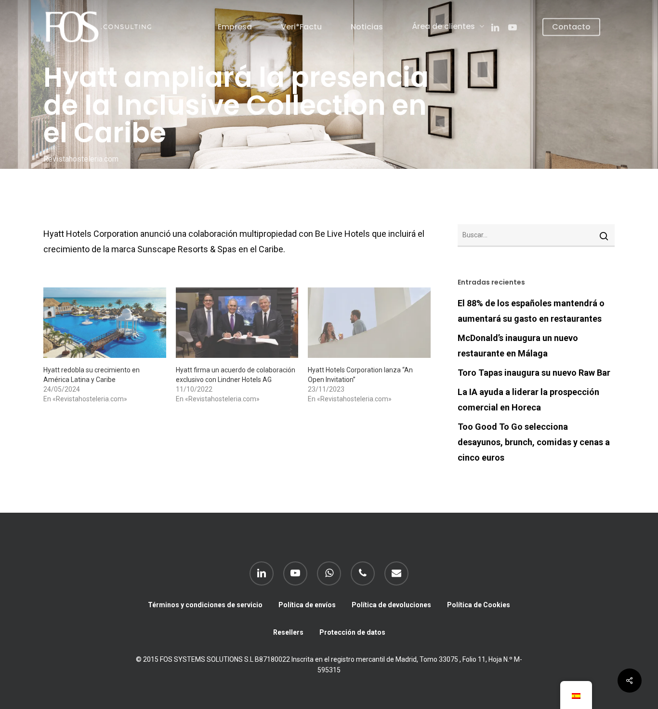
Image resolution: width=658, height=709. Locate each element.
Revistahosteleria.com (80, 158)
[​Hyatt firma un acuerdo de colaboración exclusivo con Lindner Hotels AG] (237, 322)
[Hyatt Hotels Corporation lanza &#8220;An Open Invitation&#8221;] (369, 322)
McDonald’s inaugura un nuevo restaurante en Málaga (518, 345)
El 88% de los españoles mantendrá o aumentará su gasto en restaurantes (531, 311)
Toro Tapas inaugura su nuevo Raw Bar (534, 373)
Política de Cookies (478, 605)
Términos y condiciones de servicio (205, 605)
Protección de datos (352, 632)
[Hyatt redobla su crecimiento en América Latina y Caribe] (104, 322)
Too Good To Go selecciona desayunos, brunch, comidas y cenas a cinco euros (534, 442)
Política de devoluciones (391, 605)
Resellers (288, 632)
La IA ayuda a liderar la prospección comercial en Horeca (528, 399)
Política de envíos (307, 605)
